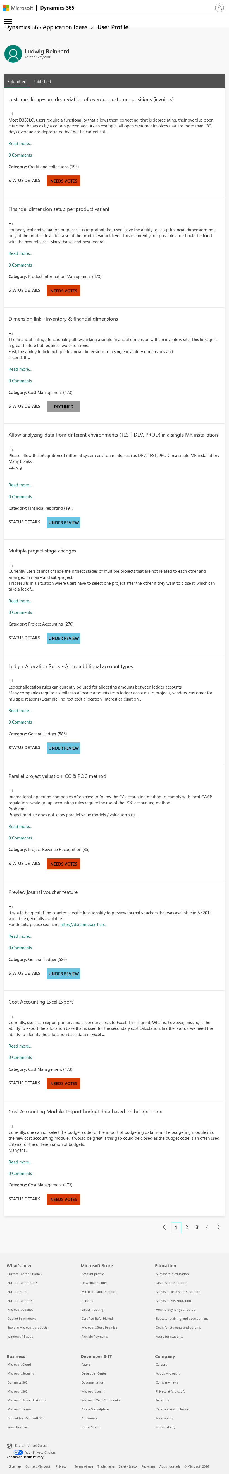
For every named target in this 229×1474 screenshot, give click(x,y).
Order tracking (92, 1309)
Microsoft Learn (93, 1391)
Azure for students (169, 1336)
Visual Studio (91, 1427)
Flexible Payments (95, 1336)
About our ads (169, 1466)
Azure (86, 1364)
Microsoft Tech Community (101, 1400)
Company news (167, 1382)
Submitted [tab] (17, 81)
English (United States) (31, 1445)
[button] (219, 8)
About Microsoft (168, 1373)
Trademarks (106, 1466)
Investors (163, 1400)
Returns (87, 1300)
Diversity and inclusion (172, 1409)
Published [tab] (42, 81)
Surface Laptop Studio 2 (25, 1274)
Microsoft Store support (99, 1291)
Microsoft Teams (19, 1409)
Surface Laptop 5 (20, 1300)
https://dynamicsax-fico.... (83, 924)
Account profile (93, 1274)
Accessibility (164, 1418)
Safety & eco (128, 1466)
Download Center (94, 1283)
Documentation (93, 1382)
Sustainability (165, 1427)
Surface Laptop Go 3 (22, 1283)
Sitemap (15, 1466)
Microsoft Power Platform (27, 1400)
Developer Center (94, 1373)
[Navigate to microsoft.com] (18, 8)
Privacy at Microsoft (170, 1391)
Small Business (18, 1427)
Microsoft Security (21, 1373)
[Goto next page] (219, 1227)
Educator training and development (182, 1318)
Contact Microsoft (38, 1466)
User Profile (112, 27)
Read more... (20, 143)
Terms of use (84, 1466)
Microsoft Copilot (20, 1309)
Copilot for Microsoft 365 (26, 1418)
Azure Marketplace (95, 1409)
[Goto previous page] (164, 1227)
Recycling (148, 1466)
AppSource (89, 1418)
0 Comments (20, 155)
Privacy (61, 1466)
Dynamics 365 (57, 7)
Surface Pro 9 (17, 1291)
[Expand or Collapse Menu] (8, 21)
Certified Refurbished (97, 1318)
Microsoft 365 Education (173, 1300)
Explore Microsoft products (27, 1327)
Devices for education (171, 1283)
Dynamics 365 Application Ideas (46, 27)
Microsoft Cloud (19, 1364)
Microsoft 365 (17, 1391)
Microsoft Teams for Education (178, 1291)
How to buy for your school (176, 1309)
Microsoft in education (172, 1274)
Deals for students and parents (178, 1327)
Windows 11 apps (20, 1336)
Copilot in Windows (22, 1318)
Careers (161, 1364)
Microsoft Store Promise (99, 1327)
